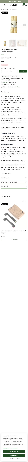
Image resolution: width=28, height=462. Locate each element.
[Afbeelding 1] (14, 24)
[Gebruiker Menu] (26, 5)
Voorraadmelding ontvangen (8, 68)
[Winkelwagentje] (23, 5)
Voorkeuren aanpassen (14, 458)
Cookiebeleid (6, 448)
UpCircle (3, 54)
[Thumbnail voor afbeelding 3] (21, 43)
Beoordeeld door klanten (9, 86)
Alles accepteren (14, 451)
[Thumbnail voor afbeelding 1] (4, 43)
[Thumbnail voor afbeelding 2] (12, 43)
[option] (14, 222)
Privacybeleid (14, 448)
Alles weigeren (14, 455)
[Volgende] (24, 25)
